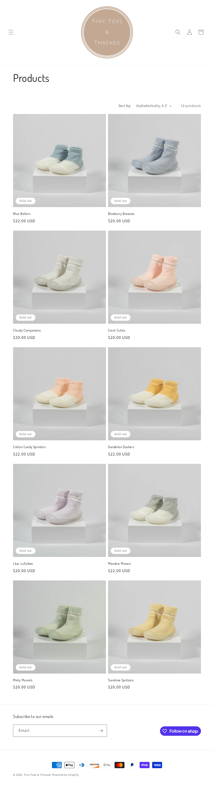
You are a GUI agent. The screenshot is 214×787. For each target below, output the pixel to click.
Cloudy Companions (27, 330)
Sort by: (124, 105)
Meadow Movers (119, 563)
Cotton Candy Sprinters (29, 447)
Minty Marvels (23, 680)
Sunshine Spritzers (121, 680)
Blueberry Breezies (121, 214)
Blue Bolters (22, 214)
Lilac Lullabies (23, 563)
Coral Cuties (116, 330)
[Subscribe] (101, 731)
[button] (11, 32)
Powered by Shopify (65, 775)
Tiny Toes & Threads (37, 775)
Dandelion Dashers (121, 447)
